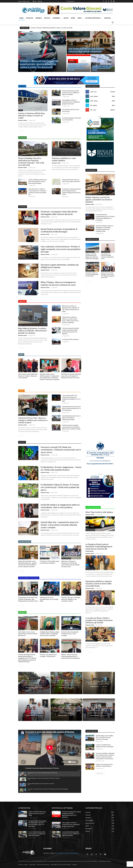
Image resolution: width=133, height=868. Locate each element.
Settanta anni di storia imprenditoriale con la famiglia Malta (49, 599)
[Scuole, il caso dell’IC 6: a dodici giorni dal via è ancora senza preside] (103, 63)
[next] (112, 28)
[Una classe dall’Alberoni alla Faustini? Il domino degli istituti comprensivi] (91, 42)
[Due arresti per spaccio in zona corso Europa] (56, 112)
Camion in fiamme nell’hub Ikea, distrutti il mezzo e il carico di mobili (51, 28)
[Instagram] (106, 1)
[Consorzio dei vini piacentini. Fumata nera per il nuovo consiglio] (71, 623)
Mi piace (112, 91)
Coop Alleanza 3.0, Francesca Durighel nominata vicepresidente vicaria (107, 256)
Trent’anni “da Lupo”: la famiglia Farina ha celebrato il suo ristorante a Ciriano (70, 599)
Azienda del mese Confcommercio (26, 594)
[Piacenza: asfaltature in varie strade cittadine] (66, 148)
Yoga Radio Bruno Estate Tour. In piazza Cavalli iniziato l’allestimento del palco (71, 417)
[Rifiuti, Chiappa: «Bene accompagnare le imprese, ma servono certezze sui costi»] (28, 288)
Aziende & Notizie (90, 251)
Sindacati (21, 325)
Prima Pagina (72, 46)
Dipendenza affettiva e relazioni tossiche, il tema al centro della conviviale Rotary (99, 583)
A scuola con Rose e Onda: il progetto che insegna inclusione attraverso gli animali (99, 620)
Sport (20, 371)
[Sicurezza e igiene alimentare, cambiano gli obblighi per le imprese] (28, 271)
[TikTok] (96, 854)
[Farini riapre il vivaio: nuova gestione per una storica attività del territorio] (28, 623)
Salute (34, 703)
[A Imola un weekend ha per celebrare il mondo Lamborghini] (90, 747)
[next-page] (22, 131)
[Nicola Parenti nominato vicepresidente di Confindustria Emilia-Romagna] (28, 235)
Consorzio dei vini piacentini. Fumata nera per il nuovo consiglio (70, 633)
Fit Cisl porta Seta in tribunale (70, 339)
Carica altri (99, 773)
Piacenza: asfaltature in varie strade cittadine (64, 159)
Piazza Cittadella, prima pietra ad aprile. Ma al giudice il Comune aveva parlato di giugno (37, 181)
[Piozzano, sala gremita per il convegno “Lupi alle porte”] (50, 646)
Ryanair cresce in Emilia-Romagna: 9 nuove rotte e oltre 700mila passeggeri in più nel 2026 (108, 275)
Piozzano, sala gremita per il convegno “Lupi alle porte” (48, 655)
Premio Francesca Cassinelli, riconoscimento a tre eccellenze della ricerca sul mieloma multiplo (71, 427)
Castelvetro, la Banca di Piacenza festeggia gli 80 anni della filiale (92, 274)
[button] (112, 22)
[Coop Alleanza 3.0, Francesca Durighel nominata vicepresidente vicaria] (108, 248)
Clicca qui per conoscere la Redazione (66, 853)
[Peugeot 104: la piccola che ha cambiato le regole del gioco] (90, 767)
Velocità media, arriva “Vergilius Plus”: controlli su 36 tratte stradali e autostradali (104, 737)
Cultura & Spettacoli (34, 677)
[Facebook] (104, 1)
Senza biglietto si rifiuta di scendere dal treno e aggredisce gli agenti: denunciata (71, 102)
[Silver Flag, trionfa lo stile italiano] (100, 523)
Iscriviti (112, 110)
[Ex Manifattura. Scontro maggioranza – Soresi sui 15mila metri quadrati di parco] (28, 473)
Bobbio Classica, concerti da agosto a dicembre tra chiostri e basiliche (99, 199)
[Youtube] (114, 1)
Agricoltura (21, 629)
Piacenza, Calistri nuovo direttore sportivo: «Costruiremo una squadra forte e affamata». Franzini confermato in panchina (49, 376)
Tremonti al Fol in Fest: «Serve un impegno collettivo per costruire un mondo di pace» (33, 420)
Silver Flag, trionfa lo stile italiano (99, 512)
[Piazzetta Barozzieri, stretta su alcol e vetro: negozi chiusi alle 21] (56, 182)
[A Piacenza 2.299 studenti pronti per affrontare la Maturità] (50, 552)
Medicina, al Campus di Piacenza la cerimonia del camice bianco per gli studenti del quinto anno (70, 563)
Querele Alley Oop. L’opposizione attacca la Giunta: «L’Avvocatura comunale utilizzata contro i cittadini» (59, 525)
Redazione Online (22, 120)
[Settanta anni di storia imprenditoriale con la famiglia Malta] (50, 589)
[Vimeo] (111, 1)
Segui (113, 96)
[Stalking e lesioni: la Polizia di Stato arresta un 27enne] (99, 683)
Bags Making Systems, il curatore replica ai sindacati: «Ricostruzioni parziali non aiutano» (32, 330)
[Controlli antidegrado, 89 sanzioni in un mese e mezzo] (56, 120)
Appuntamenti (72, 61)
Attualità (21, 155)
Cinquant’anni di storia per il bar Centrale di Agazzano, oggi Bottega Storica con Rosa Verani (28, 599)
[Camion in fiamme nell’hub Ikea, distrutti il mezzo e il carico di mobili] (33, 100)
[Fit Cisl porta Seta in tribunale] (56, 342)
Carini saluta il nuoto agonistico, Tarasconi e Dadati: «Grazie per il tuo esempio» (28, 376)
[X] (109, 1)
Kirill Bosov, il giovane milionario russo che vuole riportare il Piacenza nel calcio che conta (71, 376)
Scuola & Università (23, 558)
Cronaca (23, 58)
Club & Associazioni (90, 530)
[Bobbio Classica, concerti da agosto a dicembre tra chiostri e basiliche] (100, 184)
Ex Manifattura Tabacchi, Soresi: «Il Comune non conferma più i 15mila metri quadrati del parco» (60, 487)
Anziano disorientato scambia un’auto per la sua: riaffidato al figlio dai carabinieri (70, 92)
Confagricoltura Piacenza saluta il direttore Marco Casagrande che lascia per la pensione (49, 633)
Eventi (20, 415)
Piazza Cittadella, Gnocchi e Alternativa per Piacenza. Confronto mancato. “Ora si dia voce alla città (31, 161)
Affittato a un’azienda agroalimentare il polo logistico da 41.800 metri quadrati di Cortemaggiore (92, 256)
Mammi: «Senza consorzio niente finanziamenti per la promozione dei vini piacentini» (70, 656)
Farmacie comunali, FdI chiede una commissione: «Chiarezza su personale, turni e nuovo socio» (61, 450)
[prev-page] (19, 131)
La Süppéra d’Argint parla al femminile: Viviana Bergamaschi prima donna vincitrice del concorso (99, 547)
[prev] (109, 28)
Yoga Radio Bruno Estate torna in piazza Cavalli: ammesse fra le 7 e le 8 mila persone (71, 408)
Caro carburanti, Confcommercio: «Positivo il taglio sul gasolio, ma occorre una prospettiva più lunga (60, 249)
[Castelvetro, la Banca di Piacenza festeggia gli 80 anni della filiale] (92, 267)
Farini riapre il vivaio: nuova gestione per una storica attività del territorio (27, 633)
